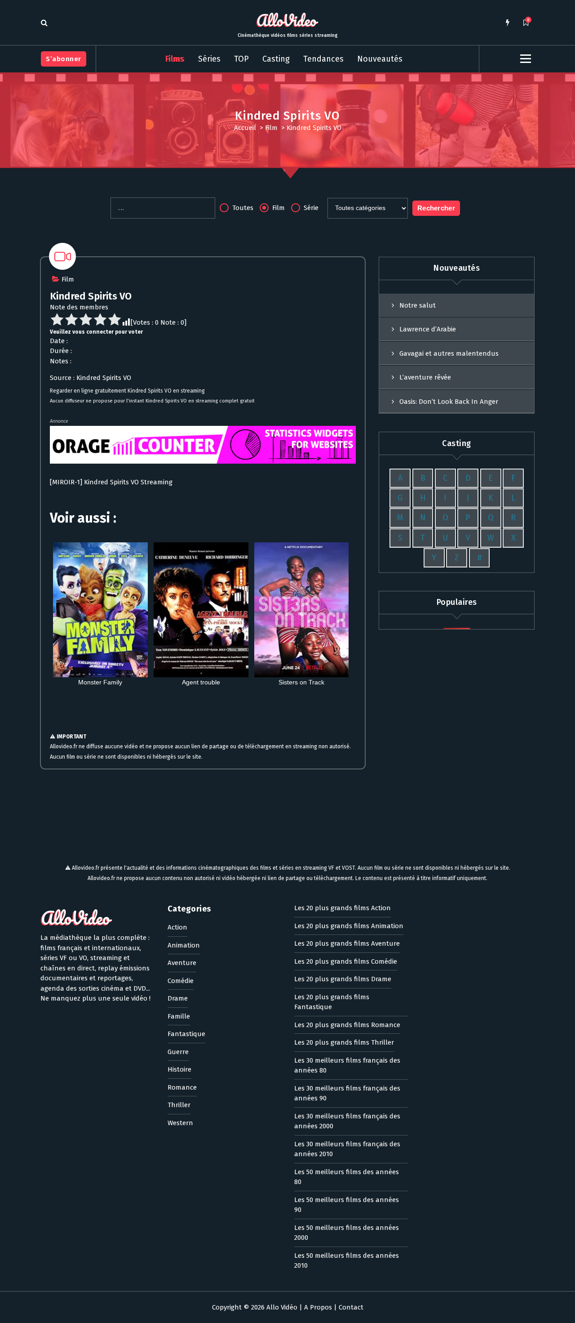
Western (180, 1123)
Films (175, 59)
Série (310, 208)
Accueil (245, 128)
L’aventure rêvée (425, 377)
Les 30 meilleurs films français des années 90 (347, 1093)
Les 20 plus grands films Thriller (344, 1042)
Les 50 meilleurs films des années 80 (346, 1177)
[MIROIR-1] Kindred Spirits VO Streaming (111, 482)
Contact (351, 1307)
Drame (178, 998)
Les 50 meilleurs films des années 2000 (346, 1233)
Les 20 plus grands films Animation (348, 926)
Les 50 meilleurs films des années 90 (346, 1205)
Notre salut (417, 305)
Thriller (179, 1105)
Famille (179, 1016)
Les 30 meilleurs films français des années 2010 (347, 1149)
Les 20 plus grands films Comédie (345, 961)
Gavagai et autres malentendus (449, 353)
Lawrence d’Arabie (427, 329)
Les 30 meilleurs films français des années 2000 (347, 1121)
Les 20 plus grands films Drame (342, 979)
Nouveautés (379, 59)
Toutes (241, 208)
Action (177, 927)
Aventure (182, 963)
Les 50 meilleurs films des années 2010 (346, 1260)
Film (271, 128)
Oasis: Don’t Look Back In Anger (448, 402)
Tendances (323, 59)
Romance (182, 1087)
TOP (241, 59)
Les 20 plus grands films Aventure (347, 943)
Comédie (181, 981)
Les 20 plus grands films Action (342, 908)
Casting (276, 59)
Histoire (179, 1069)
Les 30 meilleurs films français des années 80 (347, 1065)
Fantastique (186, 1034)
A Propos (318, 1307)
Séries (209, 59)
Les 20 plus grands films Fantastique (331, 1002)
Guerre (178, 1052)
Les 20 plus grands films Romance (347, 1025)
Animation (184, 945)
